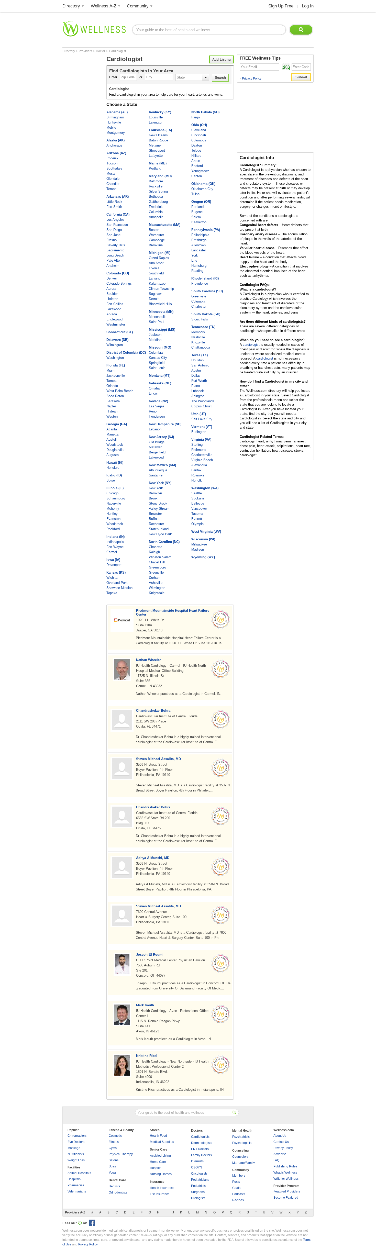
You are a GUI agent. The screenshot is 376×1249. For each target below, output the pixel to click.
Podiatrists (198, 1186)
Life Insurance (160, 1194)
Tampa (111, 381)
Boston (154, 230)
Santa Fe (155, 475)
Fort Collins (114, 304)
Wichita (111, 577)
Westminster (115, 324)
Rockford (113, 529)
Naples (111, 406)
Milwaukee (199, 544)
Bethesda (156, 196)
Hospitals (74, 1179)
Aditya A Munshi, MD (152, 858)
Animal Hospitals (79, 1173)
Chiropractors (77, 1136)
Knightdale (156, 593)
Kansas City (158, 358)
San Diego (114, 230)
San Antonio (200, 365)
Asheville (155, 583)
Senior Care (158, 1149)
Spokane (197, 498)
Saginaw (155, 294)
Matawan (155, 447)
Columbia (156, 212)
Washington (115, 358)
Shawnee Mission (119, 588)
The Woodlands (202, 401)
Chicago (112, 493)
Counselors (240, 1156)
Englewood (114, 319)
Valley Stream (159, 508)
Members (238, 1175)
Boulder (112, 294)
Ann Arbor (156, 263)
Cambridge (157, 240)
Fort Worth (199, 381)
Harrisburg (198, 265)
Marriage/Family (243, 1163)
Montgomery (115, 133)
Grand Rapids (159, 258)
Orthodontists (118, 1192)
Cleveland (198, 130)
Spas (112, 1166)
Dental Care (117, 1180)
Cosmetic (115, 1136)
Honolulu (112, 468)
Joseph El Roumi (149, 954)
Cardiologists (200, 1137)
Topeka (111, 593)
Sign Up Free (280, 6)
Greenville (156, 572)
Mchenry (112, 508)
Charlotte (155, 547)
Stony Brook (158, 503)
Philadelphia (200, 235)
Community (138, 6)
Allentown (198, 245)
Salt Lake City (201, 419)
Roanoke (197, 475)
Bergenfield (157, 452)
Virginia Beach (202, 460)
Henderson (157, 416)
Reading (197, 271)
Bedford (197, 166)
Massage (74, 1148)
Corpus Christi (201, 406)
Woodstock (114, 445)
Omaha (154, 388)
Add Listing (221, 59)
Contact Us (281, 1142)
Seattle (196, 493)
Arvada (111, 314)
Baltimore (156, 181)
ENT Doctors (200, 1149)
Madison (197, 549)
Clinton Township (161, 289)
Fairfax (196, 470)
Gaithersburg (158, 202)
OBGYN (196, 1167)
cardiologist (251, 345)
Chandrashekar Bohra (153, 710)
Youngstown (200, 171)
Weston (112, 416)
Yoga (112, 1172)
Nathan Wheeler (148, 660)
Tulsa (195, 194)
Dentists (114, 1186)
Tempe (111, 189)
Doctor (101, 51)
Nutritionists (76, 1154)
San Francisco (117, 225)
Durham (154, 577)
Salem (196, 217)
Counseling (240, 1150)
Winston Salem (160, 557)
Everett (196, 519)
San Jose (113, 235)
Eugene (197, 212)
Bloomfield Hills (160, 304)
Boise (110, 480)
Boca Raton (115, 396)
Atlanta (111, 429)
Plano (195, 386)
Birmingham (115, 117)
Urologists (198, 1198)
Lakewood (113, 309)
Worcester (156, 235)
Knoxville (198, 342)
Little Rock (114, 202)
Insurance (157, 1182)
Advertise (279, 1154)
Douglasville (115, 450)
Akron (195, 161)
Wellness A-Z (103, 6)
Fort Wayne (115, 547)
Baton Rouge (158, 140)
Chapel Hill (157, 562)
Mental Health (242, 1130)
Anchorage (114, 145)
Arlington (197, 396)
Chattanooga (200, 347)
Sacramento (115, 250)
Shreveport (157, 150)
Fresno (111, 240)
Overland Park (117, 583)
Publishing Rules (285, 1166)
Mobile (111, 127)
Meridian (155, 340)
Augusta (112, 455)
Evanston (113, 519)
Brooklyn (155, 493)
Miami (110, 370)
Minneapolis (158, 317)
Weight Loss (76, 1160)
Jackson (155, 335)
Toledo (196, 150)
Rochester (156, 524)
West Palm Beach (119, 391)
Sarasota (113, 401)
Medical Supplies (162, 1142)
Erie (194, 260)
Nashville (198, 337)
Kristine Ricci (146, 1056)
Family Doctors (201, 1155)
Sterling (197, 445)
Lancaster (198, 250)
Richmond (198, 450)
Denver (111, 278)
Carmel (111, 552)
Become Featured (285, 1197)
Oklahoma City (202, 189)
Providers (86, 51)
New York (156, 488)
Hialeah (111, 411)
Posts (236, 1182)
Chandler (112, 184)
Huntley (112, 514)
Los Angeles (115, 219)
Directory (71, 6)
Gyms (113, 1148)
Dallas (196, 375)
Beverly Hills (115, 245)
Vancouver (199, 508)
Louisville (156, 117)
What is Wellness (285, 1172)
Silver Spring (158, 191)
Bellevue (197, 503)
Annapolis (156, 217)
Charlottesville (201, 455)
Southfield (156, 273)
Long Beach (115, 255)
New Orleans (158, 135)
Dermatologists (201, 1143)
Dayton (196, 145)
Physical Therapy (121, 1154)
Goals (236, 1188)
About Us (279, 1136)
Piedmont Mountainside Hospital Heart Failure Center (172, 612)
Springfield (156, 363)
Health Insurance (162, 1188)
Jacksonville (115, 375)
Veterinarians (77, 1191)
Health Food (158, 1136)
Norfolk (196, 480)
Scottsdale (114, 168)
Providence (199, 283)
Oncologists (199, 1173)
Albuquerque (158, 470)
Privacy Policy (250, 78)
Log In (308, 6)
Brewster (155, 514)
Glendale (112, 179)
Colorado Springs (119, 283)
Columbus (198, 140)
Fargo (195, 117)
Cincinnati (198, 135)
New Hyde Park (160, 534)
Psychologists (241, 1143)
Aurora (111, 289)
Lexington (156, 122)
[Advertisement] (82, 131)
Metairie (155, 145)
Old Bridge (156, 442)
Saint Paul (156, 322)
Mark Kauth (145, 1005)
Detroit (154, 299)
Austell (111, 439)
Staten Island (159, 529)
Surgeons (198, 1192)
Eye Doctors (76, 1142)
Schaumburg (115, 498)
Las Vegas (156, 406)
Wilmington (114, 345)
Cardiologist (117, 51)
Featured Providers (286, 1191)
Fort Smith (114, 207)
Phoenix (112, 158)
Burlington (198, 432)
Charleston (199, 306)
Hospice (155, 1168)
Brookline (156, 245)
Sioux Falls (199, 319)
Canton (196, 176)
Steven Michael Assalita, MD (158, 759)
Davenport (113, 565)
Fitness (114, 1142)
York (194, 255)
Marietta (112, 434)
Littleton (112, 299)
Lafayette (156, 156)
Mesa (110, 173)
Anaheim (112, 265)
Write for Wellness (285, 1178)
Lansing (154, 278)
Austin (196, 370)
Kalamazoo (157, 283)
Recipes (238, 1200)
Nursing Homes (161, 1174)
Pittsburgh (198, 240)
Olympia (197, 524)
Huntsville (113, 122)
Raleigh (154, 552)
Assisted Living (160, 1155)
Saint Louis (157, 368)
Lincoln (154, 393)
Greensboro (157, 567)
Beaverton (198, 222)
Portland (155, 168)
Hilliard (196, 156)
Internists (197, 1161)
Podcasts (238, 1194)
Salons (113, 1160)
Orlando (112, 386)
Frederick (156, 207)
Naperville (113, 503)
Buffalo (154, 519)
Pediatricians (200, 1179)
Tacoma (197, 514)
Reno (153, 411)
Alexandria (199, 465)
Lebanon (155, 429)
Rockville (155, 186)
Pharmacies (76, 1185)
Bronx (153, 498)
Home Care (158, 1162)
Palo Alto (113, 260)
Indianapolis (115, 542)
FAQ (276, 1160)
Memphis (198, 332)
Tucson (111, 163)
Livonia (154, 268)
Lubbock (197, 391)
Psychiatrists (241, 1137)
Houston (197, 360)
